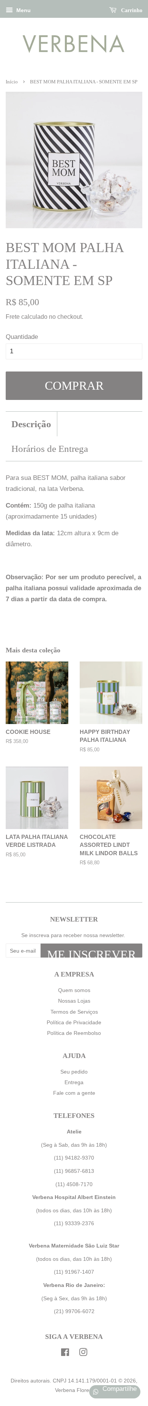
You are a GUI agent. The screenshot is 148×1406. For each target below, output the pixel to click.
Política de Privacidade (74, 1022)
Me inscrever (91, 953)
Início (12, 82)
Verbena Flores (73, 1390)
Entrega (74, 1082)
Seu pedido (74, 1072)
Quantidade (22, 336)
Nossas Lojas (74, 1001)
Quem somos (74, 990)
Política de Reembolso (74, 1033)
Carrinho (131, 10)
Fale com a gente (74, 1093)
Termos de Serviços (74, 1012)
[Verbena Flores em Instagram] (83, 1354)
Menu (23, 10)
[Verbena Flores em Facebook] (65, 1354)
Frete (13, 316)
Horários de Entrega (49, 449)
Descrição (31, 424)
